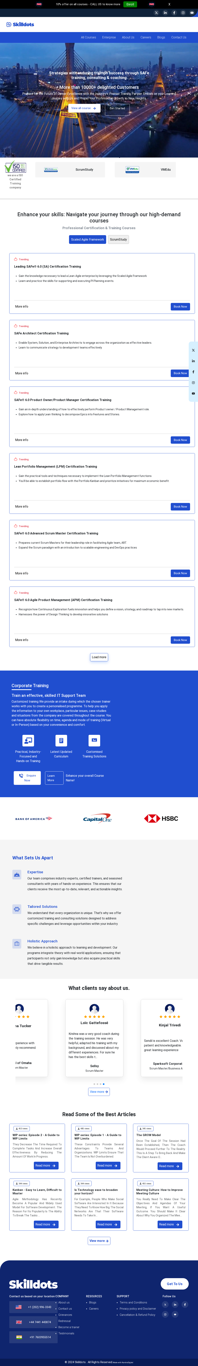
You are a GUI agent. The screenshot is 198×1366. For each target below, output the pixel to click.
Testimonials (66, 1333)
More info (21, 306)
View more (97, 1092)
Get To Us (175, 1284)
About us (64, 1302)
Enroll (130, 4)
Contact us (65, 1308)
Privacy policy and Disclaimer (138, 1308)
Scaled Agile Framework (87, 239)
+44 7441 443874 (40, 1322)
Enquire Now (30, 778)
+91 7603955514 (40, 1337)
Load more (99, 657)
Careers (94, 1308)
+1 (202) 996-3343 (39, 1307)
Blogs (92, 1302)
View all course (81, 108)
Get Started (117, 108)
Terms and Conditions (133, 1302)
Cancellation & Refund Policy (137, 1315)
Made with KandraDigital (123, 1362)
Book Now (180, 306)
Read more (43, 1165)
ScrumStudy (118, 239)
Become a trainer (68, 1327)
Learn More (51, 778)
